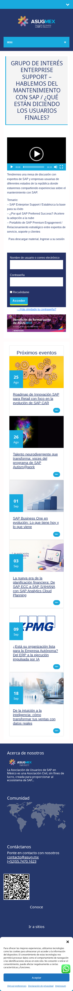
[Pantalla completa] (61, 167)
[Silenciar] (55, 167)
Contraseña (17, 275)
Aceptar (36, 977)
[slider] (33, 167)
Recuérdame (20, 292)
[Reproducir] (11, 167)
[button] (67, 941)
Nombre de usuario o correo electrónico (35, 257)
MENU (10, 42)
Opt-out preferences (16, 986)
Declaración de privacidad (41, 986)
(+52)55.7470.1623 (21, 861)
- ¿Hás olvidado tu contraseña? (36, 309)
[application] (36, 153)
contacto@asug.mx (23, 857)
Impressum (60, 986)
